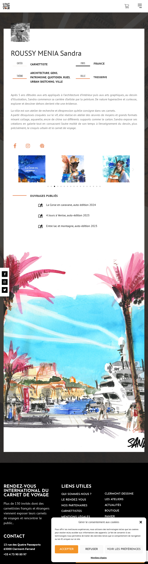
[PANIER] (126, 6)
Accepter (67, 549)
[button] (141, 522)
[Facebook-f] (15, 145)
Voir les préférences (124, 549)
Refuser (91, 549)
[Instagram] (27, 145)
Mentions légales (99, 557)
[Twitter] (5, 290)
